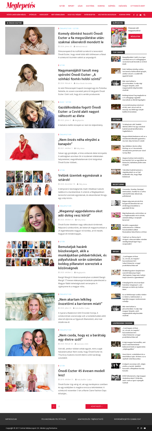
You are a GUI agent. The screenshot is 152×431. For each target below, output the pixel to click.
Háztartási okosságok (107, 15)
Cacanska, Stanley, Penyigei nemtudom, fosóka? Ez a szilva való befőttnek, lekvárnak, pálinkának (134, 192)
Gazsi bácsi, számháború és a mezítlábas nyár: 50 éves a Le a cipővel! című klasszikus (134, 356)
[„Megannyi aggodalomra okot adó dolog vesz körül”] (30, 218)
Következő (96, 406)
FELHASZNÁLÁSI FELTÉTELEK (53, 419)
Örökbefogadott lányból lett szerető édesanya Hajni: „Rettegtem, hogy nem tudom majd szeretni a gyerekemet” (133, 274)
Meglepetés (79, 120)
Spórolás (32, 15)
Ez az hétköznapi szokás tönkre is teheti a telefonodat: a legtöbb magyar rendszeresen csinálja (134, 298)
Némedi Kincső (81, 46)
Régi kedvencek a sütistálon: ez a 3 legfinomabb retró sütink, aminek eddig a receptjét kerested (134, 216)
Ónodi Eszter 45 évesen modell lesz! (81, 373)
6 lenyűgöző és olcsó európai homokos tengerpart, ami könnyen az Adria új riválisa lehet (133, 286)
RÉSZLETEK (135, 36)
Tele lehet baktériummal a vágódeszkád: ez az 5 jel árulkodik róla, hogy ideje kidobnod (132, 173)
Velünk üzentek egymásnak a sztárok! (80, 178)
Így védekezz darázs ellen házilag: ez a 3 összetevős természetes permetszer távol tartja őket (134, 149)
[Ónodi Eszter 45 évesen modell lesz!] (30, 378)
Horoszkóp (44, 15)
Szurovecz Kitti (82, 344)
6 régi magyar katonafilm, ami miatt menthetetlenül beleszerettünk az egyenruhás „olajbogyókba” (133, 345)
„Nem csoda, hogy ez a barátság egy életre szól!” (82, 337)
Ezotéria (90, 6)
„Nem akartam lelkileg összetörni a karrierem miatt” (80, 302)
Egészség (123, 6)
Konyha (101, 6)
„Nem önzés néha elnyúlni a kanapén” (78, 142)
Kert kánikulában (58, 15)
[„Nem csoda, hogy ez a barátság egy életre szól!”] (30, 342)
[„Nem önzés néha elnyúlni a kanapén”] (30, 146)
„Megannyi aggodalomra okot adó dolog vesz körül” (80, 213)
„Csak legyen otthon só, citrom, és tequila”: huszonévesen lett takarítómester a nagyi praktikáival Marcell (131, 261)
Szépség (111, 6)
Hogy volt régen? (74, 15)
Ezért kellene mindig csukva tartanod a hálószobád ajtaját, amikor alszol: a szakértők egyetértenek (134, 72)
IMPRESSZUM (11, 419)
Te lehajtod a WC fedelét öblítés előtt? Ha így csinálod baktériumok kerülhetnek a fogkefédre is (133, 127)
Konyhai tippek (124, 15)
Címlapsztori (65, 28)
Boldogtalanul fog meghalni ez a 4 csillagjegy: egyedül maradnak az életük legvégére (134, 97)
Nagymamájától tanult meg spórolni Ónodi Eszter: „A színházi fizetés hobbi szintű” (79, 75)
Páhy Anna (80, 148)
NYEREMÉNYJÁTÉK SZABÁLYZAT (127, 419)
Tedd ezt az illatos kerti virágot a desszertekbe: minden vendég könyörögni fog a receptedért (134, 240)
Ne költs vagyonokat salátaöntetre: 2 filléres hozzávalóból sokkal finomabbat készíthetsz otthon (134, 228)
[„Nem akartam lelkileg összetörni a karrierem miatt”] (30, 306)
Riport (71, 6)
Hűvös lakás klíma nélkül (16, 15)
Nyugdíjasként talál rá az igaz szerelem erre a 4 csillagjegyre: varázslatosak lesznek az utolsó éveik (134, 60)
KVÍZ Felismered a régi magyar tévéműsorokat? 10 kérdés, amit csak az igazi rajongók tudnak (134, 379)
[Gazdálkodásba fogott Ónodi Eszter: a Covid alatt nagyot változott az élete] (30, 114)
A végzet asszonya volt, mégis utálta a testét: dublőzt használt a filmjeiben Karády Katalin (133, 367)
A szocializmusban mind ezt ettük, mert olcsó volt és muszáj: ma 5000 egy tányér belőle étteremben (133, 108)
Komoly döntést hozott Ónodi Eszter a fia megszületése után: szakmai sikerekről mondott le (81, 38)
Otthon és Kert (138, 6)
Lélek (80, 6)
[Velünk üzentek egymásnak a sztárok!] (30, 182)
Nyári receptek (89, 15)
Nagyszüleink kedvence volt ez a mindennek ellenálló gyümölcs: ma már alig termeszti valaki (134, 138)
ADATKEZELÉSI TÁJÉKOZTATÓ (90, 419)
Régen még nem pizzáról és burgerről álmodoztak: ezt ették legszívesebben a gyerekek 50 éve (132, 204)
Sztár (62, 6)
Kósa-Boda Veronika (84, 83)
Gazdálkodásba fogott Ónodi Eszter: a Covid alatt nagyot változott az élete (79, 112)
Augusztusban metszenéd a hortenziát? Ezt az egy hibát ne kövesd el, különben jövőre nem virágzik (134, 161)
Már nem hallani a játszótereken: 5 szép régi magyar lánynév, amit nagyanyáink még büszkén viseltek (132, 85)
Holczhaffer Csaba (82, 308)
